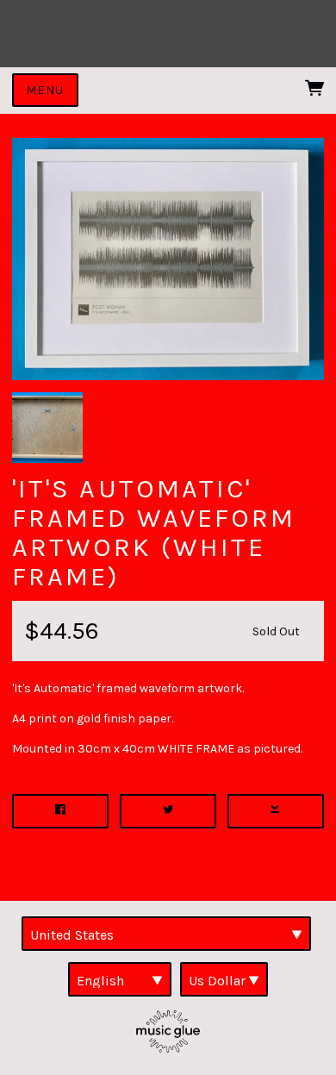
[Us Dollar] (224, 979)
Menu (45, 90)
